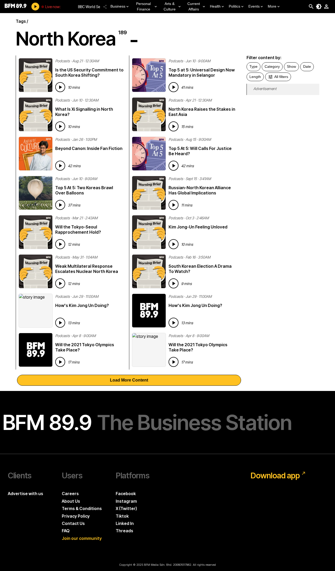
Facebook (126, 493)
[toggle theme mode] (319, 6)
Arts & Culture (170, 6)
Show (291, 66)
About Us (71, 501)
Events (254, 6)
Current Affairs (193, 6)
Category (272, 66)
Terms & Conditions (82, 508)
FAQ (66, 530)
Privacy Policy (76, 516)
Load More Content (129, 380)
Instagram (126, 501)
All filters (281, 77)
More (272, 6)
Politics (234, 6)
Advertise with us (25, 493)
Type (253, 66)
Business (117, 6)
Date (307, 66)
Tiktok (122, 516)
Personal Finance (143, 6)
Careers (70, 493)
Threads (124, 530)
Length (255, 77)
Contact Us (73, 523)
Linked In (125, 523)
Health (215, 6)
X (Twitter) (126, 508)
